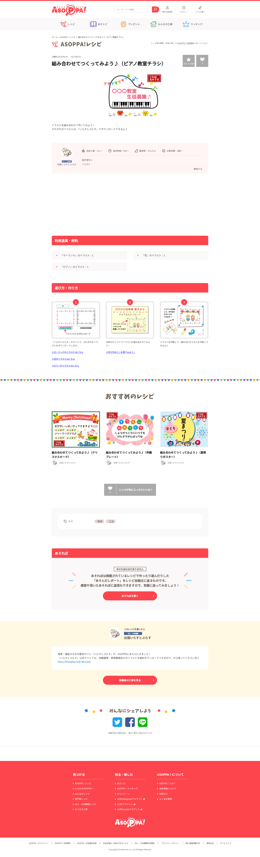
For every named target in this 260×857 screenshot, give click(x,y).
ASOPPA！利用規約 (186, 43)
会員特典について (167, 788)
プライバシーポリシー (170, 843)
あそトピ (121, 783)
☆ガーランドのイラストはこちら (67, 352)
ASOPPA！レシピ (67, 37)
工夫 (111, 521)
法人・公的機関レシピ (85, 804)
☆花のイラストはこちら (63, 358)
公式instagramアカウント (129, 798)
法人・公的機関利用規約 (145, 843)
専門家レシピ (81, 798)
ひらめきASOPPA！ (84, 788)
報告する (198, 168)
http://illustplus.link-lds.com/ (74, 661)
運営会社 (210, 843)
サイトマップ (225, 843)
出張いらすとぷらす (137, 637)
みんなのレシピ (82, 793)
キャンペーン (123, 793)
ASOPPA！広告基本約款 (87, 843)
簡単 (100, 521)
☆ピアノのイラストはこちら (65, 365)
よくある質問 (165, 798)
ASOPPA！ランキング (127, 788)
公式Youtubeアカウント (128, 809)
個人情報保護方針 (193, 843)
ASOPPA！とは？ (167, 783)
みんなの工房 (81, 809)
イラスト (86, 164)
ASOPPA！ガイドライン (38, 843)
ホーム (55, 37)
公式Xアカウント (125, 804)
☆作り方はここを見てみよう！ (120, 352)
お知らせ (163, 793)
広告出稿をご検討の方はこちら (115, 843)
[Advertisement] (99, 204)
